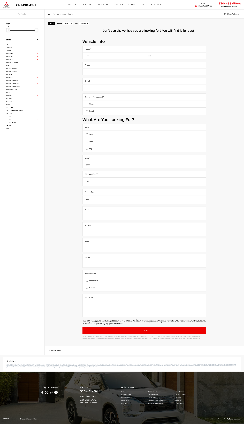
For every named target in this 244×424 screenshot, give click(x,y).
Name (88, 49)
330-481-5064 (229, 3)
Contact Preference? (94, 97)
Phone (87, 65)
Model (88, 226)
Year (87, 158)
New (91, 134)
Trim (87, 242)
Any (90, 149)
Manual (92, 288)
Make (87, 210)
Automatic (93, 281)
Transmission (91, 273)
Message (89, 297)
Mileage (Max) (91, 174)
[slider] (8, 30)
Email (87, 81)
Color (87, 258)
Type (87, 127)
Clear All (51, 23)
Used (91, 141)
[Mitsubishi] (6, 5)
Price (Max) (90, 192)
